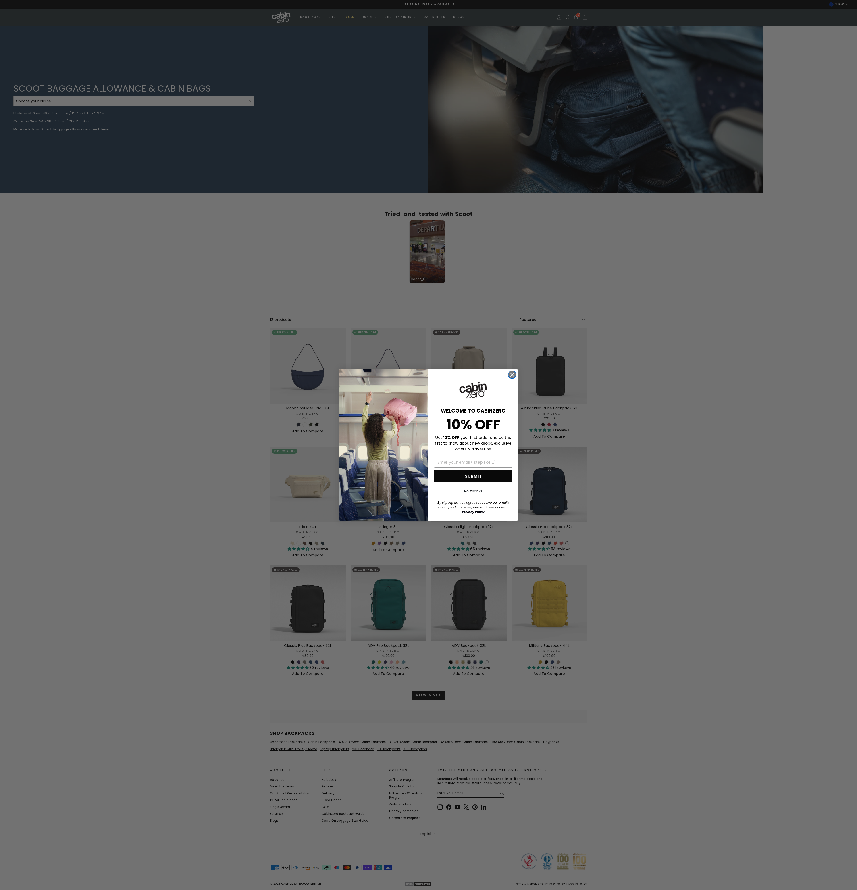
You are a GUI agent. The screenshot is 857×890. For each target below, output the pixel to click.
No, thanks (473, 491)
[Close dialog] (512, 375)
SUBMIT (473, 476)
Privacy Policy (473, 512)
